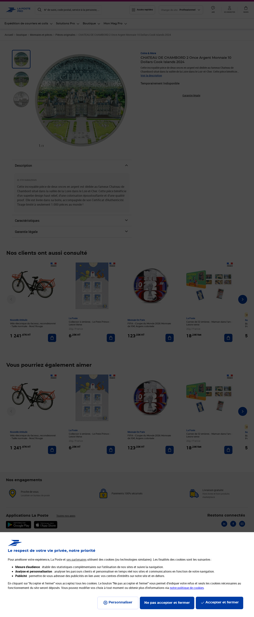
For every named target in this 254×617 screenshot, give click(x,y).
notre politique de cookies (187, 588)
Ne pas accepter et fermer (167, 603)
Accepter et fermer (222, 602)
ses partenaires (76, 559)
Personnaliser (120, 602)
